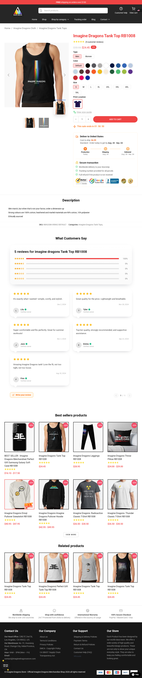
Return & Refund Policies (84, 644)
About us (44, 637)
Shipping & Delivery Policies (85, 637)
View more (71, 535)
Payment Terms (80, 641)
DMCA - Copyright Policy (50, 648)
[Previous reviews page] (116, 395)
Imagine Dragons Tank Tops (53, 28)
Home (7, 28)
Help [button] (137, 674)
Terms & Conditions (48, 641)
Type (75, 52)
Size (75, 82)
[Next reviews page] (129, 395)
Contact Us (78, 648)
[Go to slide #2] (43, 123)
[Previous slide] (9, 75)
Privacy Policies (46, 644)
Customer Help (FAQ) (83, 652)
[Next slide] (64, 75)
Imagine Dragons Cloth (24, 28)
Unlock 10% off (5, 665)
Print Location (79, 97)
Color (75, 61)
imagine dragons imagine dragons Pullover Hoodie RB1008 (51, 516)
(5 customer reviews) (94, 42)
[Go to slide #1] (29, 123)
